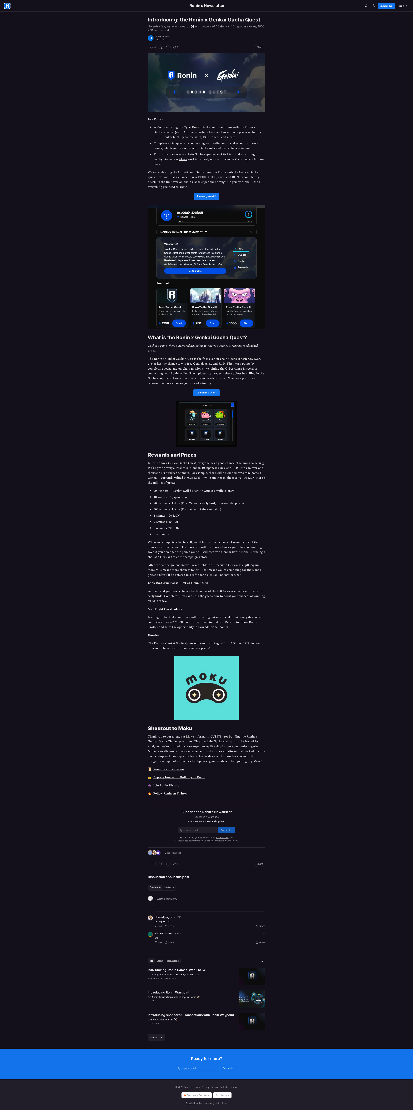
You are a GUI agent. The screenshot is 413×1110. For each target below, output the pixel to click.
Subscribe (386, 5)
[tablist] (162, 887)
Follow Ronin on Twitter (170, 793)
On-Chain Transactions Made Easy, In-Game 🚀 (174, 996)
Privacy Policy (230, 840)
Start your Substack (198, 1095)
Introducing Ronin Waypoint (168, 992)
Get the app (222, 1095)
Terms (214, 1087)
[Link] (143, 337)
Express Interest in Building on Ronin (179, 777)
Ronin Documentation (168, 769)
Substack (190, 1103)
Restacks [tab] (169, 887)
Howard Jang (162, 917)
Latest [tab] (160, 960)
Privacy (205, 1087)
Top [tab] (151, 960)
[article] (206, 977)
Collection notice (229, 1087)
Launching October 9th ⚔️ (162, 1019)
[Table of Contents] (3, 555)
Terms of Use (222, 837)
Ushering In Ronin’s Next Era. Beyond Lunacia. (173, 974)
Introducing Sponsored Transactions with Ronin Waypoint (191, 1015)
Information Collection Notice (205, 840)
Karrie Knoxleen (163, 933)
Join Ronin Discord (166, 785)
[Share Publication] (373, 6)
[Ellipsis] (263, 917)
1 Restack (176, 852)
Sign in (403, 5)
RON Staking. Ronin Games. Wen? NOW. (177, 970)
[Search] (366, 6)
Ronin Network (163, 36)
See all (154, 1037)
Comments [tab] (155, 887)
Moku (183, 159)
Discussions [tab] (172, 960)
